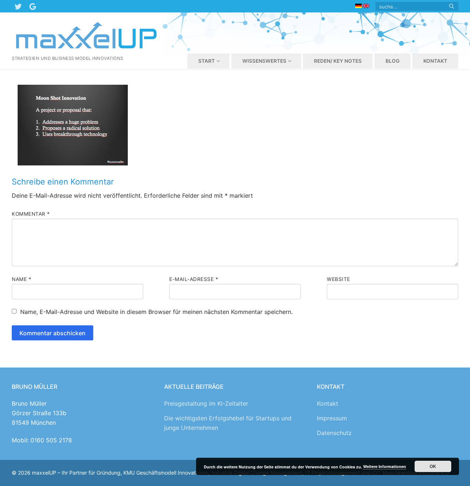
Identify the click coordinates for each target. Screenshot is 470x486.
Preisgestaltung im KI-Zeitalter (206, 403)
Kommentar (31, 214)
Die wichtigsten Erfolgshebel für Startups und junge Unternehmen (228, 422)
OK (433, 466)
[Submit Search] (451, 6)
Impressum (332, 418)
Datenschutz (334, 432)
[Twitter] (18, 6)
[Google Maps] (32, 6)
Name (21, 279)
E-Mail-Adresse (193, 279)
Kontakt (327, 403)
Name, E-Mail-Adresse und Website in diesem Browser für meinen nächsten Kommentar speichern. (156, 311)
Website (338, 279)
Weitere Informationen (384, 466)
